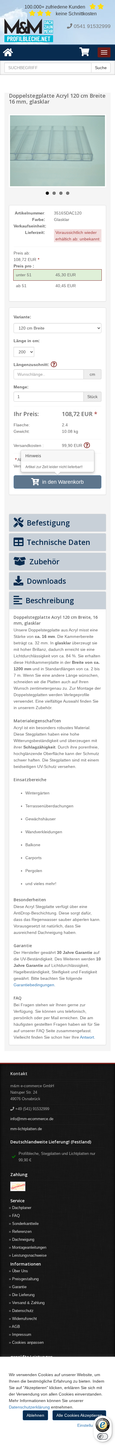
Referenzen (22, 1231)
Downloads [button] (45, 581)
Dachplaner (21, 1207)
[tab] (57, 522)
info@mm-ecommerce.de (31, 1119)
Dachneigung (23, 1239)
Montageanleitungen (29, 1247)
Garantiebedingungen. (34, 984)
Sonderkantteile (25, 1223)
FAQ (16, 1215)
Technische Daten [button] (57, 542)
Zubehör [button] (43, 561)
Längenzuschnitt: (31, 364)
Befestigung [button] (47, 523)
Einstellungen (89, 1425)
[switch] (102, 1436)
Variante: (22, 317)
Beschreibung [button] (49, 600)
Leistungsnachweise (29, 1255)
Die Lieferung (23, 1295)
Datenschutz (23, 1310)
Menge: (21, 387)
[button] (84, 54)
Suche (101, 67)
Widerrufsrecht (24, 1318)
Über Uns (20, 1271)
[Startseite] (28, 30)
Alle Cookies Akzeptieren (79, 1415)
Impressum (21, 1334)
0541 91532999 (92, 26)
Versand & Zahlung (28, 1303)
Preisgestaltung (25, 1279)
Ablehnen (35, 1415)
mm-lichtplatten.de (26, 1129)
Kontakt (18, 1073)
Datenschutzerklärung (29, 1407)
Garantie (19, 1287)
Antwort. (87, 1037)
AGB (16, 1326)
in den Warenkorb (61, 482)
